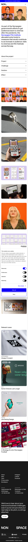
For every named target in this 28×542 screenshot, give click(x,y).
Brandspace (4, 482)
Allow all (14, 290)
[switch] (25, 272)
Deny (14, 294)
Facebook (17, 478)
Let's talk (4, 516)
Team (2, 478)
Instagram (17, 475)
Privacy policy (5, 480)
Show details (21, 285)
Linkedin (17, 476)
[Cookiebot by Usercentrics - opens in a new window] (21, 246)
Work (2, 476)
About (3, 475)
